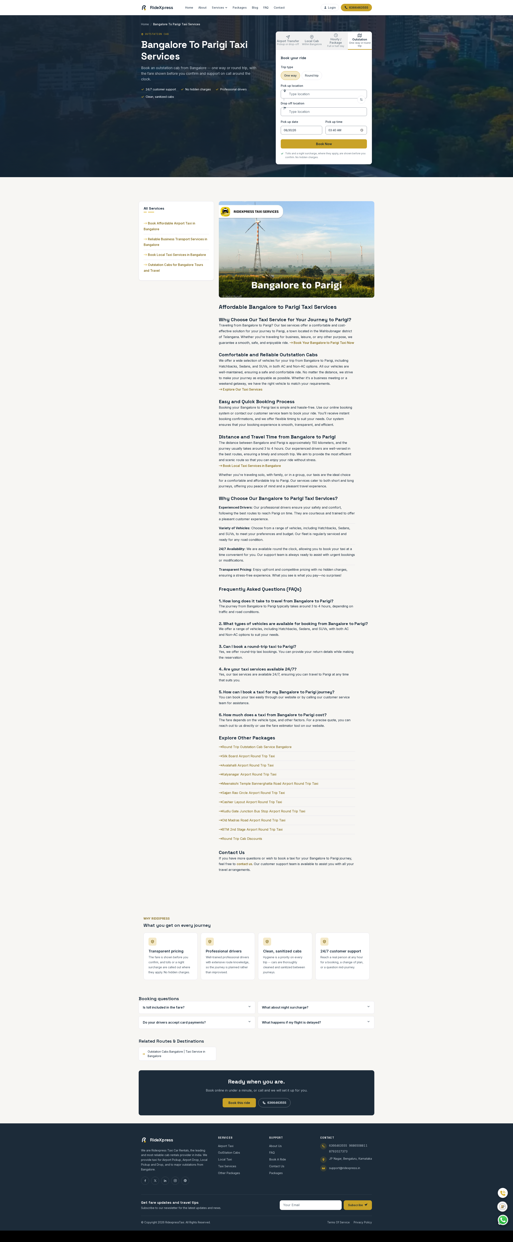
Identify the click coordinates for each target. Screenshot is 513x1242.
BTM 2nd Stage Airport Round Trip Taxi (252, 829)
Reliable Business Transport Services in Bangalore (175, 242)
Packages (240, 7)
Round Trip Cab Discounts (242, 839)
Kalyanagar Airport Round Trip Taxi (249, 774)
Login (332, 7)
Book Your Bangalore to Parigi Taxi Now (323, 343)
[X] (155, 1181)
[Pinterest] (185, 1181)
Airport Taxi (225, 1146)
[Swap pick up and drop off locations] (361, 100)
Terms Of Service (338, 1222)
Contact (279, 7)
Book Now (324, 144)
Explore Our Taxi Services (242, 389)
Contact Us (276, 1166)
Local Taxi (225, 1159)
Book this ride (239, 1103)
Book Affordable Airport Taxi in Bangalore (169, 226)
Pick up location (292, 85)
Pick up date (289, 121)
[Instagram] (175, 1181)
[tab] (288, 41)
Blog (255, 7)
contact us (244, 864)
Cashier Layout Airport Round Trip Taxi (252, 802)
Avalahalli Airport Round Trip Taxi (248, 765)
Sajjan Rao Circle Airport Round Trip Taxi (253, 793)
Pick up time (333, 121)
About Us (275, 1146)
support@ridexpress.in (344, 1168)
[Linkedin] (165, 1181)
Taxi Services (227, 1166)
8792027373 (338, 1151)
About (202, 7)
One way (290, 75)
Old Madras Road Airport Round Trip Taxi (253, 820)
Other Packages (229, 1173)
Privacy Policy (363, 1222)
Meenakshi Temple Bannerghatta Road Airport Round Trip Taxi (270, 784)
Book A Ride (277, 1159)
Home (189, 7)
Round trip (312, 75)
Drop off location (292, 103)
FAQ (266, 7)
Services (218, 7)
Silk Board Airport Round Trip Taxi (248, 756)
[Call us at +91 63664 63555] (503, 1193)
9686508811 (358, 1145)
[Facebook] (145, 1181)
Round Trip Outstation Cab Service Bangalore (257, 747)
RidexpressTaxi (174, 1222)
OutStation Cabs (229, 1152)
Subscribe (355, 1205)
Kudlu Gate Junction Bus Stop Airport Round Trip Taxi (263, 811)
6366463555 (276, 1102)
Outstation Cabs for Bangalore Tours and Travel (173, 268)
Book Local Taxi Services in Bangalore (177, 255)
